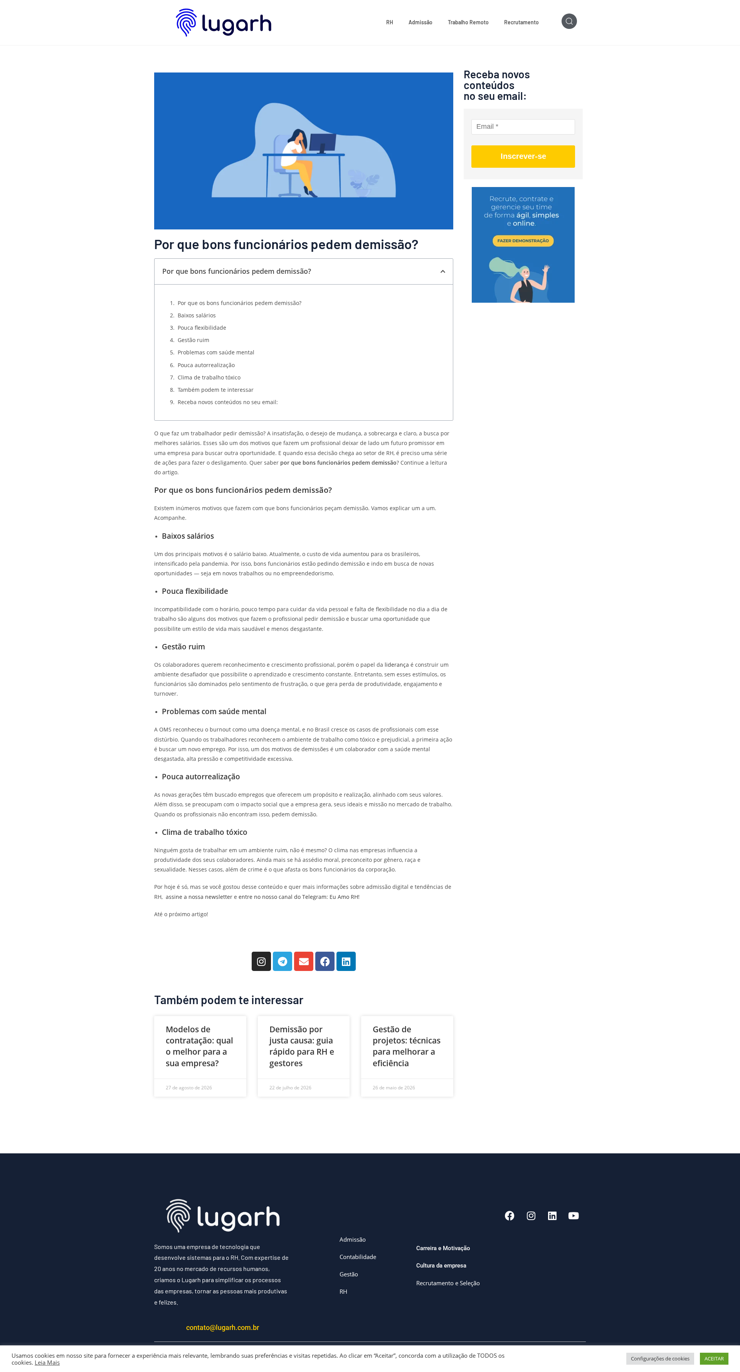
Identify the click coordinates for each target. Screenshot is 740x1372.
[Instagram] (261, 961)
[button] (443, 271)
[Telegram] (282, 961)
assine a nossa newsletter (197, 896)
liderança (396, 664)
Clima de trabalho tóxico (210, 377)
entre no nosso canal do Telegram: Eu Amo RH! (298, 896)
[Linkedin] (346, 961)
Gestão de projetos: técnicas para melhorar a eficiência (407, 1046)
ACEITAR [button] (714, 1358)
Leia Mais (47, 1362)
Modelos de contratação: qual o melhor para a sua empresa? (199, 1046)
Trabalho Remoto (468, 22)
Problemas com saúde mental (217, 352)
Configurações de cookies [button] (660, 1358)
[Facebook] (325, 961)
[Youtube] (573, 1215)
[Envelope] (303, 961)
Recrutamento (521, 22)
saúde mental (243, 711)
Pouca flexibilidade (202, 327)
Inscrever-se (523, 156)
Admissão (420, 22)
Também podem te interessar (216, 389)
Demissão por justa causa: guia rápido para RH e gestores (301, 1046)
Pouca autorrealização (206, 365)
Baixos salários (197, 315)
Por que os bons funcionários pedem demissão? (239, 303)
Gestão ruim (193, 340)
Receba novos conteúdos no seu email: (228, 402)
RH (389, 22)
